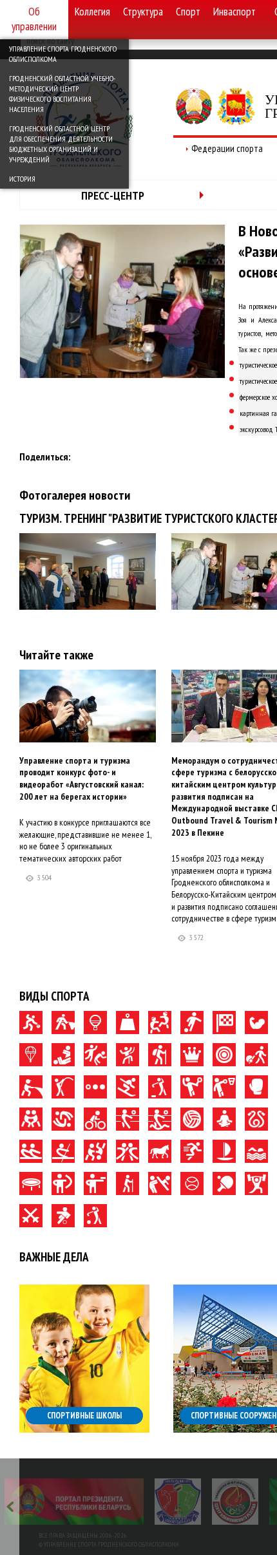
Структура (143, 12)
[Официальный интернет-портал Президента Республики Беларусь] (74, 1501)
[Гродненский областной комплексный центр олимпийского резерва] (235, 1501)
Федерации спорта (227, 148)
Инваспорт (234, 12)
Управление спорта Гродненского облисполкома (63, 54)
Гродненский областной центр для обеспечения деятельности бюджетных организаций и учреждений (61, 144)
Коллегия (92, 12)
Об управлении (34, 19)
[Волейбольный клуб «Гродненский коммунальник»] (178, 1501)
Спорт (188, 12)
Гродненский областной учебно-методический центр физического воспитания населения (62, 93)
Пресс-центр (112, 195)
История (22, 179)
